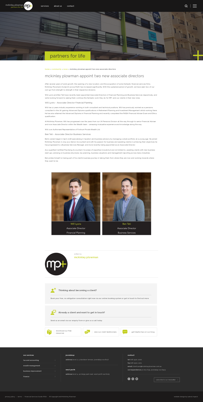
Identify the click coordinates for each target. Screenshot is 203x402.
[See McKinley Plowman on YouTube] (136, 380)
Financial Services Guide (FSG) (36, 396)
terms (20, 396)
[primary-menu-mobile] (195, 6)
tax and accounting (31, 360)
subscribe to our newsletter (166, 380)
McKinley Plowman (86, 257)
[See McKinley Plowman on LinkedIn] (133, 380)
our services (28, 355)
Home (47, 69)
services (45, 6)
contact (70, 6)
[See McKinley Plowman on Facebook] (129, 380)
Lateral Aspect (192, 396)
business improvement (32, 371)
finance (26, 376)
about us (58, 6)
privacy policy (10, 396)
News (65, 69)
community (56, 69)
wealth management (31, 366)
